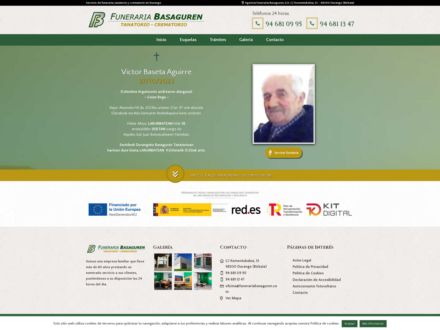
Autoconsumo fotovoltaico (314, 286)
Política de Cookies (308, 273)
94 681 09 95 (283, 24)
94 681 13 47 (337, 24)
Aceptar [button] (349, 323)
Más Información (373, 323)
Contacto (275, 39)
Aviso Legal (302, 260)
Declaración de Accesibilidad (317, 280)
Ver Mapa (233, 298)
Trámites (218, 39)
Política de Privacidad (310, 267)
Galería (246, 39)
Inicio (161, 39)
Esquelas (188, 39)
